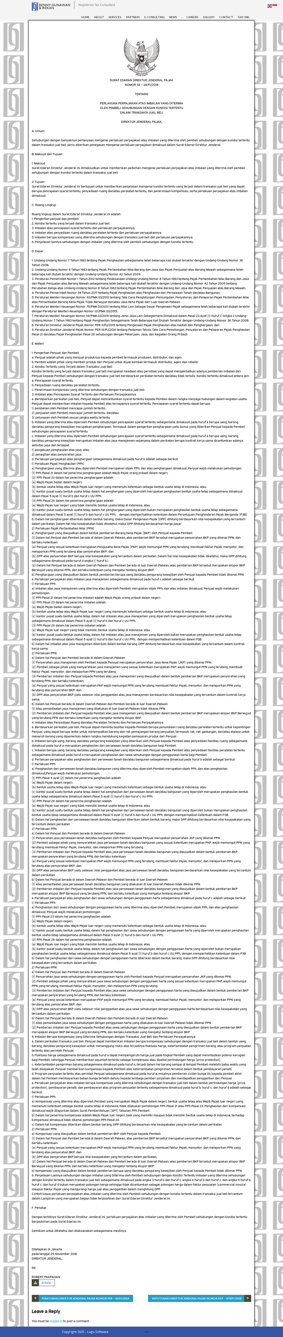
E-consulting (154, 17)
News (173, 17)
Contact (226, 17)
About (99, 17)
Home (85, 17)
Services (115, 17)
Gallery (209, 17)
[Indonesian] (274, 6)
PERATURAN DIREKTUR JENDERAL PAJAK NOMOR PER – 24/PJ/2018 (85, 1298)
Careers (192, 17)
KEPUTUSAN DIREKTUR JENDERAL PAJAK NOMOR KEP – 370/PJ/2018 (196, 1298)
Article (46, 1283)
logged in (56, 1321)
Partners (133, 17)
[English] (269, 6)
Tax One (243, 17)
